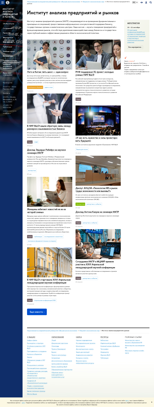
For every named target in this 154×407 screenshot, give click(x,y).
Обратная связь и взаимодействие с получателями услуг (58, 375)
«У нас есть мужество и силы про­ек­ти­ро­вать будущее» (97, 139)
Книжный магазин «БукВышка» (110, 346)
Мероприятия (133, 23)
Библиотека (104, 340)
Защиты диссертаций (82, 352)
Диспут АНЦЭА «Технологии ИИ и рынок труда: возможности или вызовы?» (96, 190)
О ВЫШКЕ (31, 337)
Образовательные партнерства (62, 370)
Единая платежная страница (36, 391)
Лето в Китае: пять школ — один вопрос (47, 71)
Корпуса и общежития (34, 354)
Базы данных (7, 42)
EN (137, 2)
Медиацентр (105, 352)
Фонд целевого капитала (35, 365)
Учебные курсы (9, 51)
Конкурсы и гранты (82, 358)
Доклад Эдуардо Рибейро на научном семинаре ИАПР (46, 151)
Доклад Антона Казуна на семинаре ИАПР (97, 211)
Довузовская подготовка (60, 343)
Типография (104, 349)
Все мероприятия (135, 47)
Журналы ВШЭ (105, 355)
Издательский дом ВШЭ (108, 343)
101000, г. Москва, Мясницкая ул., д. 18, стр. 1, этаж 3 (10, 99)
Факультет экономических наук (89, 331)
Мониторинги (80, 346)
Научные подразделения (84, 340)
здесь (127, 400)
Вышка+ (54, 352)
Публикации (104, 358)
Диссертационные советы (84, 349)
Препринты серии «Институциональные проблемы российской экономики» (11, 64)
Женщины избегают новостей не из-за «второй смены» (46, 211)
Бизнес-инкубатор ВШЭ (59, 367)
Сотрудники (7, 28)
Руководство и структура (35, 343)
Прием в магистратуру (59, 355)
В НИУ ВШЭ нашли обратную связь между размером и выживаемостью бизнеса (49, 127)
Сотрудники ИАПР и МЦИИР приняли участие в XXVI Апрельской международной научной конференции (95, 264)
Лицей (54, 340)
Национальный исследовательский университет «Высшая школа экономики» (52, 331)
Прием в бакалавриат (59, 349)
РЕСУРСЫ (104, 337)
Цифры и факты (32, 340)
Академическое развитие (84, 355)
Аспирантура (8, 56)
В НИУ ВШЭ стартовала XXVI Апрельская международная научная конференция (49, 281)
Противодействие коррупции (37, 368)
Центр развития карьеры (60, 364)
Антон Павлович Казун (9, 88)
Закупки (29, 357)
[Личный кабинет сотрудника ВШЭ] (146, 2)
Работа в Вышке (32, 394)
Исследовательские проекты (85, 343)
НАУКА (79, 337)
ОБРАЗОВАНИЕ (58, 337)
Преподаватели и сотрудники (36, 351)
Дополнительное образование (62, 361)
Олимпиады (55, 346)
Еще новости (36, 311)
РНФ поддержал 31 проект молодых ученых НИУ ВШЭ (95, 73)
